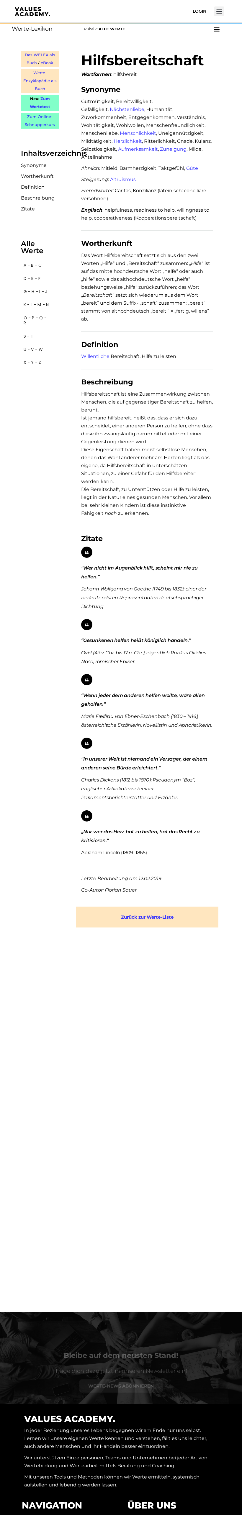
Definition (33, 187)
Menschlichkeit (138, 133)
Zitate (28, 209)
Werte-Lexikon (32, 28)
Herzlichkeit (128, 141)
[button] (219, 11)
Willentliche (95, 356)
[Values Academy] (32, 11)
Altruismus (123, 179)
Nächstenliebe (127, 109)
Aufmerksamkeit (138, 149)
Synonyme (34, 165)
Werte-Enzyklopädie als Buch (40, 80)
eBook (47, 62)
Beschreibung (38, 198)
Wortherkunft (37, 176)
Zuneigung (173, 149)
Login (199, 11)
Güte (192, 168)
